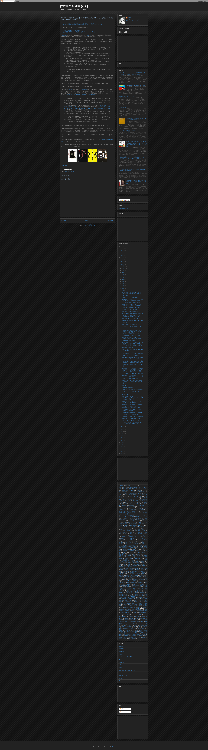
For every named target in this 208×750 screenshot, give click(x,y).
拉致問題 (144, 637)
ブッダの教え (127, 530)
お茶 (122, 503)
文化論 (143, 627)
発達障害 (126, 619)
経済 (146, 560)
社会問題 (142, 579)
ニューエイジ (133, 525)
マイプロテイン (123, 675)
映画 (129, 549)
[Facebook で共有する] (70, 169)
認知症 (127, 618)
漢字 (144, 554)
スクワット (137, 515)
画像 (131, 552)
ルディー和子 (128, 543)
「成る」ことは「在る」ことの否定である (132, 389)
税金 (142, 595)
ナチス (120, 525)
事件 (143, 573)
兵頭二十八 (127, 630)
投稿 (122, 709)
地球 (142, 601)
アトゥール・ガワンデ (132, 491)
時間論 (136, 575)
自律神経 (136, 578)
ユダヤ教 (130, 541)
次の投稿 (64, 220)
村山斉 (121, 600)
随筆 (128, 591)
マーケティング (140, 533)
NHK (134, 488)
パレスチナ (136, 528)
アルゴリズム (129, 494)
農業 (138, 618)
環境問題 (121, 555)
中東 (141, 604)
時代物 (142, 575)
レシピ (142, 543)
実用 (141, 578)
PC (138, 488)
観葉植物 (127, 555)
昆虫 (121, 569)
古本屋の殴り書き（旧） (76, 6)
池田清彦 (140, 603)
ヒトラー (132, 529)
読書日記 (143, 612)
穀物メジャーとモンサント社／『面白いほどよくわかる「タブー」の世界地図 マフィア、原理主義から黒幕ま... (132, 306)
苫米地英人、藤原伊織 (127, 347)
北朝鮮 (122, 631)
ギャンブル (143, 503)
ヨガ (135, 541)
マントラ (123, 538)
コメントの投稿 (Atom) (89, 225)
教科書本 (138, 558)
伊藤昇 (129, 546)
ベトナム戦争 (137, 532)
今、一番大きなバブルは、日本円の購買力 (132, 373)
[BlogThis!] (67, 169)
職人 (136, 586)
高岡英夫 (130, 567)
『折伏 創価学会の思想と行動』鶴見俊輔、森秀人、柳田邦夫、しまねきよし (82, 24)
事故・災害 (121, 575)
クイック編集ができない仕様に (127, 130)
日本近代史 (122, 616)
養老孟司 (126, 635)
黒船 (142, 568)
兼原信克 (120, 562)
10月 (123, 270)
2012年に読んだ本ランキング (126, 96)
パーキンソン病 (142, 526)
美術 (138, 621)
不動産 (142, 623)
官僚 (134, 554)
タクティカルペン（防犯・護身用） (131, 392)
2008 (122, 438)
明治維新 (123, 633)
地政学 (122, 603)
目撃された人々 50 (127, 394)
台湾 (135, 600)
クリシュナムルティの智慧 (125, 657)
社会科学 (130, 579)
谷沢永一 (137, 601)
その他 (145, 518)
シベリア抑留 (124, 514)
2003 (122, 444)
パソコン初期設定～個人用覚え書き (131, 335)
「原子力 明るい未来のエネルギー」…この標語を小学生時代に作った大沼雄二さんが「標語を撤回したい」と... (132, 332)
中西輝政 (131, 604)
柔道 (139, 580)
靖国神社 (138, 634)
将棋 (122, 584)
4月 (123, 283)
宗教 (66, 171)
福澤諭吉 (141, 625)
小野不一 (130, 17)
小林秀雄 (135, 585)
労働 (139, 637)
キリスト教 (122, 505)
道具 (132, 610)
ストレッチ (144, 516)
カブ (126, 503)
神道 (146, 588)
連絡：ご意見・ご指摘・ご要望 (127, 670)
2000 (122, 451)
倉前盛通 (131, 598)
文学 (120, 628)
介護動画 (144, 552)
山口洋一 (125, 572)
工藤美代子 (134, 565)
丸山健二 (139, 555)
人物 (146, 590)
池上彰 (128, 603)
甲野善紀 (121, 567)
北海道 (145, 630)
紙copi (120, 678)
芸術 (126, 561)
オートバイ (135, 502)
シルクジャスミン (130, 515)
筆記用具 (129, 623)
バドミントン (127, 528)
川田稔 (140, 597)
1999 (122, 453)
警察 (122, 561)
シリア (122, 515)
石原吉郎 (126, 597)
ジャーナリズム (133, 514)
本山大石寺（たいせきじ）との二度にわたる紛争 (79, 108)
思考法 (143, 572)
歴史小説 (133, 637)
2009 (122, 435)
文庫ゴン (126, 628)
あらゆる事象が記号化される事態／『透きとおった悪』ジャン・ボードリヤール (132, 358)
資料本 (138, 573)
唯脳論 (120, 635)
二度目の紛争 (83, 89)
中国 (125, 604)
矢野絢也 (64, 35)
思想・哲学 (122, 573)
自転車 (133, 576)
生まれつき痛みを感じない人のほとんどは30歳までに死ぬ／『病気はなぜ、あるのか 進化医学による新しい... (132, 422)
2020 (122, 250)
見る (138, 562)
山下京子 (143, 571)
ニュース (140, 525)
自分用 (120, 667)
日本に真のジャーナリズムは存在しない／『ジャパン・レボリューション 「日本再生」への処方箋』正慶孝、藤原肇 (132, 370)
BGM (130, 485)
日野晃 (142, 616)
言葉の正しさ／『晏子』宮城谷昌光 (131, 418)
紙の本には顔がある (124, 107)
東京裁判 (145, 607)
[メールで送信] (65, 169)
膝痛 (142, 621)
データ (124, 522)
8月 (123, 275)
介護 (138, 552)
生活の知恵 (136, 594)
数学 (132, 591)
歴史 (128, 637)
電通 (121, 607)
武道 (136, 625)
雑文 (128, 571)
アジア (124, 491)
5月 (123, 281)
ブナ (135, 530)
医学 (132, 548)
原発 (124, 564)
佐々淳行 (126, 569)
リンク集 (121, 646)
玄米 (129, 564)
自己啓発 (126, 576)
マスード (131, 535)
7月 (123, 277)
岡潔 (120, 550)
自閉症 (130, 578)
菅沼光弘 (138, 591)
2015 (122, 261)
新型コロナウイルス (126, 588)
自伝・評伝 (123, 578)
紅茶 (126, 566)
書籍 (121, 582)
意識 (139, 546)
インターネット (134, 498)
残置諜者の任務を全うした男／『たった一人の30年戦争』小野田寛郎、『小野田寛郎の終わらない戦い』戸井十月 (132, 339)
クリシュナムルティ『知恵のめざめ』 (131, 311)
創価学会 (73, 171)
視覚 (128, 573)
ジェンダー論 (130, 512)
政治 (69, 171)
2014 (122, 264)
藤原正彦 (122, 609)
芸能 (129, 561)
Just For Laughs (133, 487)
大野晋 (132, 601)
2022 (122, 246)
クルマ (139, 507)
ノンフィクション (131, 526)
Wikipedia (139, 490)
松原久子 (142, 585)
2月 (123, 288)
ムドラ (127, 539)
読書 (135, 612)
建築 (125, 562)
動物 (146, 609)
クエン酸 (131, 505)
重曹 (142, 580)
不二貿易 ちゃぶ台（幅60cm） (130, 309)
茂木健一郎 (130, 633)
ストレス (137, 516)
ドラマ (144, 523)
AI (126, 485)
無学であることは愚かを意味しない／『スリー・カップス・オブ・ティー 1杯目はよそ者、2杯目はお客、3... (132, 377)
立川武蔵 (133, 635)
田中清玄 (145, 605)
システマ (145, 512)
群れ (141, 560)
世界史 (135, 592)
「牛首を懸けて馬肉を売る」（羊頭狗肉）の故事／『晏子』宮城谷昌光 (132, 413)
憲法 (129, 562)
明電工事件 (88, 35)
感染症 (138, 554)
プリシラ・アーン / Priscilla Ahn (130, 297)
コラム (123, 508)
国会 (131, 568)
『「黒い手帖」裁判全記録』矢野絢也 (72, 30)
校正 (144, 565)
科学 (125, 552)
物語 (134, 627)
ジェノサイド (135, 511)
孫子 (146, 598)
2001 (122, 449)
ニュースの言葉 (122, 526)
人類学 (123, 591)
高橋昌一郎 (137, 566)
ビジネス (144, 528)
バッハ (120, 528)
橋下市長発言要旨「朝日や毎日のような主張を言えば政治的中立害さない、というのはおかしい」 (132, 294)
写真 (125, 579)
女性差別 (140, 582)
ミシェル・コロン (132, 538)
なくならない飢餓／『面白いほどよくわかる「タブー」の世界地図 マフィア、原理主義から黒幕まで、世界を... (132, 315)
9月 (123, 272)
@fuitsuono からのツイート (126, 208)
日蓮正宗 (70, 89)
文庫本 (131, 628)
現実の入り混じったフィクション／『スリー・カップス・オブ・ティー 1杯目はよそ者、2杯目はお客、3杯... (132, 398)
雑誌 (124, 571)
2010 (122, 433)
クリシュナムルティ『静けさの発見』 (131, 355)
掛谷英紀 (129, 554)
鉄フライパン (132, 605)
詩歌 (133, 573)
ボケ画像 (145, 532)
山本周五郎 (131, 572)
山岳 (120, 572)
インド (136, 499)
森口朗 (141, 588)
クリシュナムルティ (140, 505)
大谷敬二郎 (127, 601)
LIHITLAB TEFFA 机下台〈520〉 (130, 318)
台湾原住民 (140, 600)
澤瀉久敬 (120, 638)
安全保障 (140, 545)
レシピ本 (120, 545)
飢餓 (141, 557)
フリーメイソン (141, 530)
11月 (123, 268)
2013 (122, 427)
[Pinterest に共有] (71, 169)
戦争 (145, 597)
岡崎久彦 (125, 550)
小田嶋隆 (140, 584)
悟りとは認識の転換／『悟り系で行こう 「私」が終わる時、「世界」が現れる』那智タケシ (133, 157)
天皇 (138, 605)
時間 (132, 575)
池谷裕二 (134, 603)
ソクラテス (139, 518)
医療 (137, 548)
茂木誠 (136, 633)
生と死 (129, 594)
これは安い (138, 508)
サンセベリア (140, 509)
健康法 (142, 561)
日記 (145, 614)
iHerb (120, 672)
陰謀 (142, 548)
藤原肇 (128, 609)
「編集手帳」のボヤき (127, 387)
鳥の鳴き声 (125, 605)
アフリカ (139, 493)
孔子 (129, 565)
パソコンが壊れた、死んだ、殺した (131, 324)
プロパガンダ (122, 532)
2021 (122, 248)
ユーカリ (125, 541)
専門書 (133, 597)
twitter (131, 490)
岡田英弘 (138, 550)
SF (141, 488)
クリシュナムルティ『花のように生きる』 (132, 353)
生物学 (142, 594)
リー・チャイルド (136, 542)
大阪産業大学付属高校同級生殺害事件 (135, 85)
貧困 (139, 623)
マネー (145, 535)
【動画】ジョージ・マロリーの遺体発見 (132, 404)
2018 (122, 255)
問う (125, 634)
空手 (138, 560)
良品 (141, 635)
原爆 (120, 564)
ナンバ (126, 525)
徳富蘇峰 (140, 610)
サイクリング (132, 509)
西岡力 (131, 595)
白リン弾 (143, 618)
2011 (122, 431)
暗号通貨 (123, 546)
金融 (133, 560)
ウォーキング (136, 500)
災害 (120, 571)
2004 (122, 442)
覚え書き (121, 554)
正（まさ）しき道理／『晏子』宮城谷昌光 (132, 416)
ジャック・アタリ (142, 514)
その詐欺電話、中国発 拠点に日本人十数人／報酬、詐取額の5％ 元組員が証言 (132, 361)
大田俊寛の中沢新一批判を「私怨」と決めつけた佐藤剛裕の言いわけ (136, 119)
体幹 (126, 600)
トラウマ (139, 523)
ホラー (126, 533)
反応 (142, 619)
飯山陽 (121, 621)
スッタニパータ (129, 516)
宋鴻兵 (138, 598)
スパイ (122, 518)
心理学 (145, 586)
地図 (146, 601)
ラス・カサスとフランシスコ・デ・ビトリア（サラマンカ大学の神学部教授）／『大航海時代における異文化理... (132, 301)
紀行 (132, 557)
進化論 (133, 590)
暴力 (141, 630)
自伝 (146, 576)
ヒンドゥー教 (140, 529)
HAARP (125, 487)
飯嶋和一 (127, 621)
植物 (132, 586)
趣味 (124, 580)
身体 (121, 590)
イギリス (126, 496)
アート (144, 490)
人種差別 (139, 590)
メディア (132, 539)
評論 (134, 624)
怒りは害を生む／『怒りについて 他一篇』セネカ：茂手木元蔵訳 (132, 402)
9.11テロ (121, 485)
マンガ (145, 536)
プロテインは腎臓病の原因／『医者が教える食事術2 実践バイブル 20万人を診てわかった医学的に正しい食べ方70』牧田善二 (136, 144)
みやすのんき (121, 539)
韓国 (134, 555)
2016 (122, 259)
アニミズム (142, 491)
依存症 (134, 546)
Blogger (135, 485)
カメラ (129, 503)
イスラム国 (126, 497)
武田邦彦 (130, 625)
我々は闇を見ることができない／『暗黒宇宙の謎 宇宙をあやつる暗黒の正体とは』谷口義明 (133, 73)
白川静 (120, 619)
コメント (123, 711)
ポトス (121, 533)
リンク (120, 543)
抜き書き (134, 619)
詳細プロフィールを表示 (132, 20)
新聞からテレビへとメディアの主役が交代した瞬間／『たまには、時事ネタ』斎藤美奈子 (132, 382)
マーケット (132, 533)
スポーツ (127, 518)
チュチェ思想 (139, 519)
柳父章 (143, 634)
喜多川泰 (122, 557)
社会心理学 (136, 579)
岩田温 (145, 555)
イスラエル (137, 496)
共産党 (126, 558)
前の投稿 (111, 220)
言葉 (138, 564)
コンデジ (145, 508)
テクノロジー (131, 522)
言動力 (120, 654)
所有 (146, 580)
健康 (137, 561)
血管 (133, 561)
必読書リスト (122, 648)
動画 (138, 609)
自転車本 (140, 576)
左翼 (143, 569)
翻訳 (136, 631)
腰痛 (146, 568)
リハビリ (144, 542)
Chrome (141, 485)
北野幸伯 (127, 631)
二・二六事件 (137, 615)
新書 (134, 588)
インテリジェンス (127, 499)
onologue (121, 651)
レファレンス (134, 545)
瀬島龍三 (142, 592)
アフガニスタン (131, 493)
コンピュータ (123, 509)
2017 (122, 257)
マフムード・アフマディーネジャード (131, 536)
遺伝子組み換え (124, 548)
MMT (130, 488)
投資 (139, 607)
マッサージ (138, 535)
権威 (134, 562)
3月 (123, 286)
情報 (128, 586)
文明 (138, 628)
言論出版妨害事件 (103, 105)
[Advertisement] (133, 48)
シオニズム (137, 512)
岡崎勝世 (132, 550)
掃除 (142, 598)
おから (140, 502)
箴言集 (133, 638)
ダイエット (122, 519)
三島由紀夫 (135, 571)
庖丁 (137, 630)
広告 (140, 565)
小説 (134, 584)
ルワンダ (135, 543)
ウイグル (128, 500)
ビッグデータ (124, 529)
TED (146, 488)
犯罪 (146, 619)
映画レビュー (135, 549)
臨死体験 (123, 637)
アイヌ (120, 491)
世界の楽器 (124, 385)
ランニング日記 (128, 542)
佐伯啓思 (138, 569)
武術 (124, 625)
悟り (120, 565)
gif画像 (120, 487)
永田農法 (143, 549)
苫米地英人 (126, 615)
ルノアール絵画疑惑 (98, 108)
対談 (130, 600)
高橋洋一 (142, 566)
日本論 (137, 616)
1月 (123, 290)
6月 (123, 279)
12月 (123, 266)
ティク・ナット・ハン (134, 520)
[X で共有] (68, 169)
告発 (127, 568)
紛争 (139, 627)
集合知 (134, 581)
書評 (128, 582)
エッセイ (127, 502)
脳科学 (132, 618)
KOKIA (125, 488)
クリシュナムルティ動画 (128, 507)
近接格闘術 (126, 560)
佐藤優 (131, 569)
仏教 (123, 627)
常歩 (124, 586)
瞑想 (125, 638)
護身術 (125, 565)
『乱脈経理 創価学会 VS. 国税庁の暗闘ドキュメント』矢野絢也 (78, 32)
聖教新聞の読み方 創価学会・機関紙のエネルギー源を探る (81, 94)
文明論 (142, 628)
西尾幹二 (137, 595)
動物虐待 (127, 610)
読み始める (125, 612)
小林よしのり (128, 585)
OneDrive (121, 662)
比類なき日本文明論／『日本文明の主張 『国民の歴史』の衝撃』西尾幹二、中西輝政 (136, 182)
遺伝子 (145, 546)
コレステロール (131, 508)
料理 (137, 635)
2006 (122, 440)
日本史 (131, 616)
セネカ (133, 518)
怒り (135, 607)
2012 (122, 429)
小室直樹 (128, 584)
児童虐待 (128, 575)
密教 (140, 631)
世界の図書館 (129, 592)
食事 (139, 586)
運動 (124, 549)
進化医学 (128, 590)
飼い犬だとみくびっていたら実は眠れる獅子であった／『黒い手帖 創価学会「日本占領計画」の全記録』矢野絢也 (132, 344)
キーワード (135, 503)
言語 (134, 564)
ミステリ (142, 538)
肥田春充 (133, 621)
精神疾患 (124, 595)
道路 (135, 610)
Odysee (121, 680)
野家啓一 (129, 634)
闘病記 (133, 609)
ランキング (140, 541)
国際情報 (136, 568)
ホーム (87, 220)
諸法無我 (133, 582)
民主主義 (145, 631)
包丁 (133, 630)
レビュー (126, 545)
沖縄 (142, 550)
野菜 (134, 634)
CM (145, 485)
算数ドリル (138, 572)
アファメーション (122, 493)
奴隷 (131, 607)
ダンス (128, 519)
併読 (120, 630)
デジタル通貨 (133, 523)
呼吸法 (143, 564)
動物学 (121, 610)
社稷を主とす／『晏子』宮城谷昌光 (131, 407)
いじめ (130, 496)
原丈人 (143, 562)
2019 (122, 253)
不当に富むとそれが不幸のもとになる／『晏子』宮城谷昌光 (132, 410)
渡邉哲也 (126, 607)
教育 (131, 558)
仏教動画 (129, 627)
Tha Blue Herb (124, 490)
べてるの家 (129, 532)
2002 (122, 446)
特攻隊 (145, 610)
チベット (133, 519)
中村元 (136, 604)
